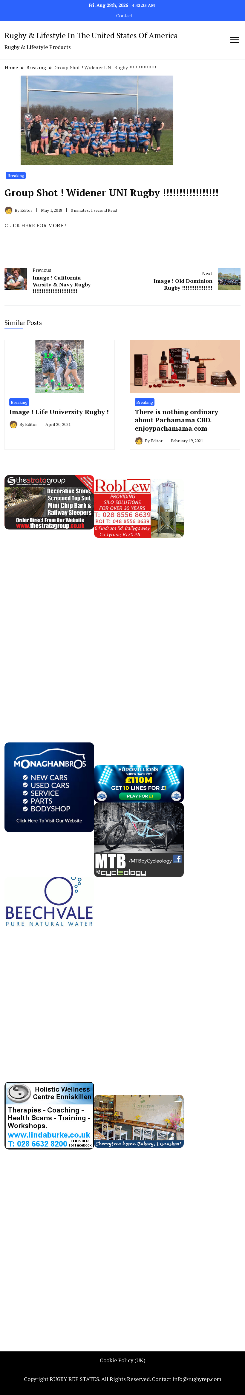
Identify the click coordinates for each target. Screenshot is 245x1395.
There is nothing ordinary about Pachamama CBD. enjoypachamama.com (176, 419)
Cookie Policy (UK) (123, 1360)
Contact (124, 16)
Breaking (15, 175)
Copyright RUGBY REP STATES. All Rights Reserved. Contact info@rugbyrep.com (122, 1378)
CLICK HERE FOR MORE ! (35, 225)
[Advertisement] (49, 627)
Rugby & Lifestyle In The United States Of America (91, 35)
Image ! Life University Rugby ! (59, 411)
